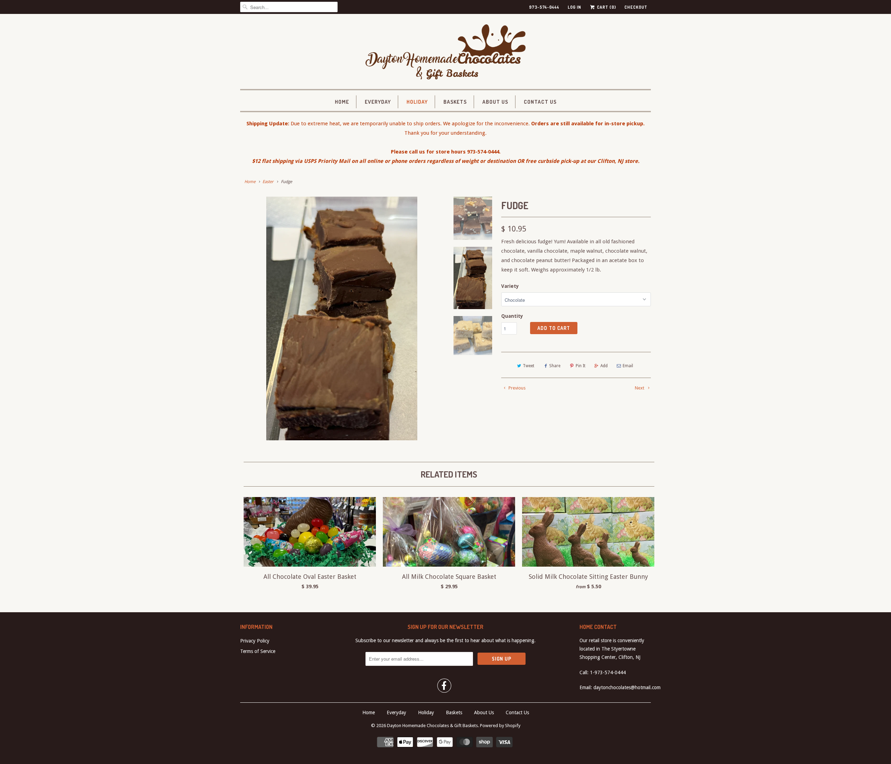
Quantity (512, 316)
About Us (495, 102)
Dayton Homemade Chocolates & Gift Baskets (432, 725)
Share (554, 365)
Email (628, 365)
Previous (516, 388)
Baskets (455, 102)
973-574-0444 (544, 7)
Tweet (528, 365)
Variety (510, 286)
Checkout (635, 7)
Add (604, 365)
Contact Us (540, 102)
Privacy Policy (254, 641)
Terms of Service (257, 651)
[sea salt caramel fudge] (341, 318)
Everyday (378, 102)
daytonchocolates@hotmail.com (627, 687)
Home (342, 102)
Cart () (606, 7)
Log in (574, 7)
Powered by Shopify (500, 725)
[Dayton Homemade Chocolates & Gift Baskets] (445, 53)
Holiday (417, 102)
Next (640, 388)
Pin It (580, 365)
